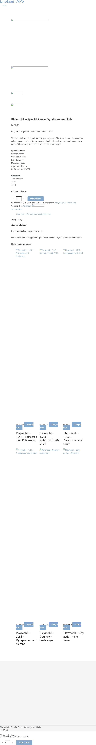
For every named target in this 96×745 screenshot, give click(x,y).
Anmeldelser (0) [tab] (43, 214)
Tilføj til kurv (35, 198)
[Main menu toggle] (4, 5)
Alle (56, 203)
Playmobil (71, 203)
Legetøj (62, 203)
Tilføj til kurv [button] (24, 426)
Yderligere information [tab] (26, 214)
